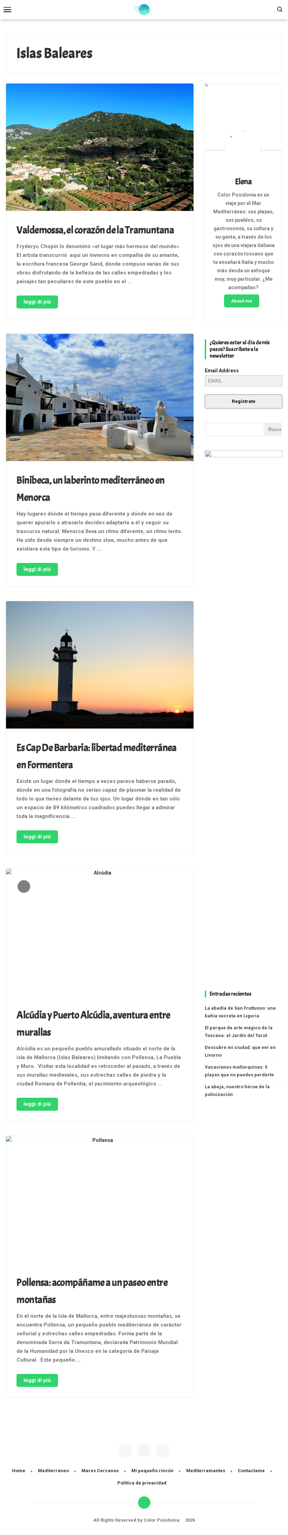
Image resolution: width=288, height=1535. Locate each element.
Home (18, 1470)
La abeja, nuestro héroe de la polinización (237, 1090)
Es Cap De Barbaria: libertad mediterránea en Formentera (96, 756)
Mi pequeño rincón (152, 1470)
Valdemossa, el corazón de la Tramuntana (95, 230)
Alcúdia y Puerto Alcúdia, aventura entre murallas (93, 1024)
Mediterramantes (205, 1470)
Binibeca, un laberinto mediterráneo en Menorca (90, 489)
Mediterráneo (53, 1470)
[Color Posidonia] (144, 10)
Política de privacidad (141, 1483)
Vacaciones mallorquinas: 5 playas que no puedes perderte (239, 1070)
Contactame (251, 1470)
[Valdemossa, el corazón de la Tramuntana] (99, 148)
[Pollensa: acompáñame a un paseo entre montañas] (99, 1201)
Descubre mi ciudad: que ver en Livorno (240, 1051)
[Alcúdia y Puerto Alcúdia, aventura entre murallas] (99, 933)
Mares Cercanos (100, 1470)
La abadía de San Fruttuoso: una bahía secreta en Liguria (240, 1011)
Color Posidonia (162, 1520)
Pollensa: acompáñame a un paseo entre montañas (92, 1291)
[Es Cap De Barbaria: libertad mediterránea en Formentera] (99, 666)
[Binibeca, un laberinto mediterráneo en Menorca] (99, 399)
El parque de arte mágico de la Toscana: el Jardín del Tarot (239, 1031)
